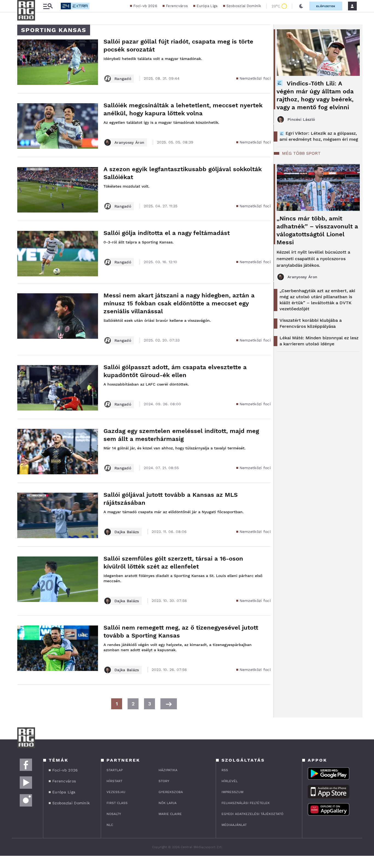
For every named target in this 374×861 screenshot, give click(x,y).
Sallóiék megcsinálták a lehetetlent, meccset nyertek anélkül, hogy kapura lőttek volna (183, 109)
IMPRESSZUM (232, 792)
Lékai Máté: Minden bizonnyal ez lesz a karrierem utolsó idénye (319, 340)
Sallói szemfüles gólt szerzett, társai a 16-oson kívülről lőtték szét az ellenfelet (173, 562)
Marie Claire (170, 814)
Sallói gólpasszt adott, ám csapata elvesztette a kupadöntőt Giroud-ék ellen (175, 371)
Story (164, 781)
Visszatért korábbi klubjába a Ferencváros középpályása (311, 323)
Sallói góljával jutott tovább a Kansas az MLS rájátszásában (170, 498)
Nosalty (114, 814)
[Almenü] (48, 6)
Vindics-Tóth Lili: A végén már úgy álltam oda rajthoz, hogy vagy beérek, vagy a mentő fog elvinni (315, 95)
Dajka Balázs (126, 532)
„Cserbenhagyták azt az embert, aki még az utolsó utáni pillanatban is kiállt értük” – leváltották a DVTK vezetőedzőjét (317, 299)
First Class (117, 803)
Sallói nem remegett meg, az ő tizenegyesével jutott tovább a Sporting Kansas (180, 631)
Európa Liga (207, 6)
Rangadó (122, 78)
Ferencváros (177, 6)
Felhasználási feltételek (245, 803)
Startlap (115, 770)
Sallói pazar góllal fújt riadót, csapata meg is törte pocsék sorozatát (178, 45)
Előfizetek (325, 6)
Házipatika (168, 770)
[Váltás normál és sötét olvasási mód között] (301, 6)
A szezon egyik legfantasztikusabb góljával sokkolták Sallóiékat (182, 173)
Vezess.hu (116, 792)
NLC (110, 825)
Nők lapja (168, 803)
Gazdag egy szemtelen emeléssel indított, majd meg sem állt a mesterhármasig (181, 434)
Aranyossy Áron (129, 142)
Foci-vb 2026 (145, 6)
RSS (224, 770)
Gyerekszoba (171, 792)
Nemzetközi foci (255, 78)
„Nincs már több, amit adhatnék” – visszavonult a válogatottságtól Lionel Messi (317, 230)
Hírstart (114, 781)
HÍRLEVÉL (229, 781)
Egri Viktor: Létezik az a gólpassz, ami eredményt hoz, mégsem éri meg (319, 136)
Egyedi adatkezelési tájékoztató (252, 814)
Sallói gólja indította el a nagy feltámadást (166, 232)
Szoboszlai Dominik (243, 6)
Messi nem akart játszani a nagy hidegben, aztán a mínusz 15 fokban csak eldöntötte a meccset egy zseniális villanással (179, 303)
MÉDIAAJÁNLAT (234, 825)
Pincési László (301, 119)
